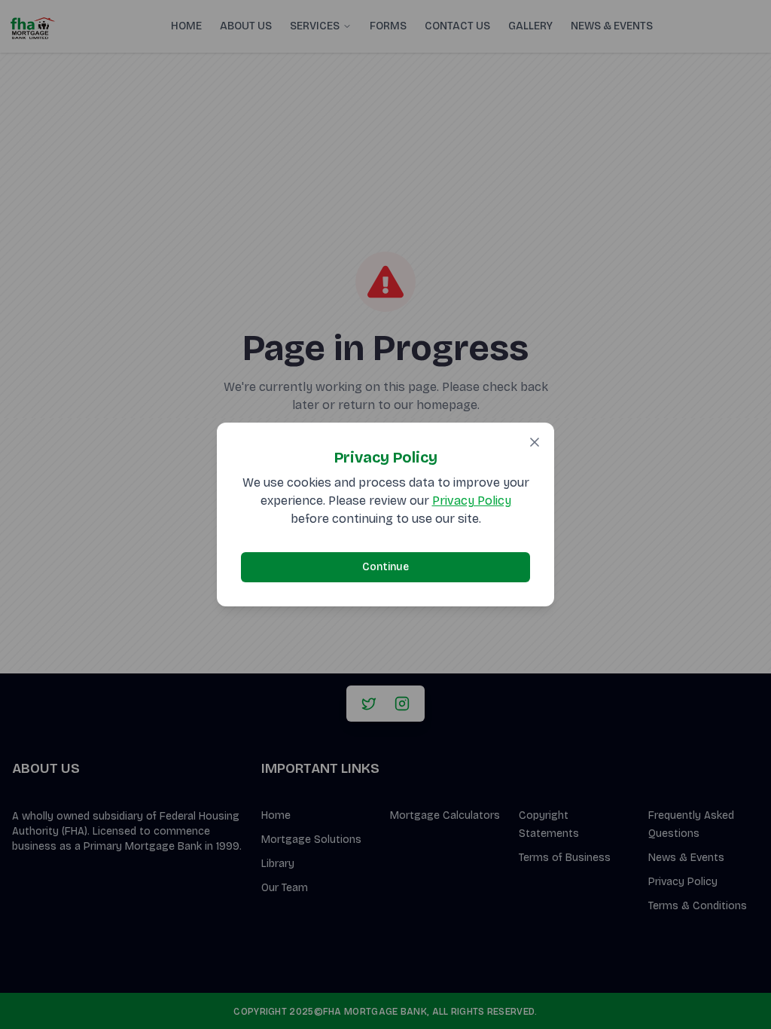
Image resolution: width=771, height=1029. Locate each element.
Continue (385, 566)
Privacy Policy (471, 500)
